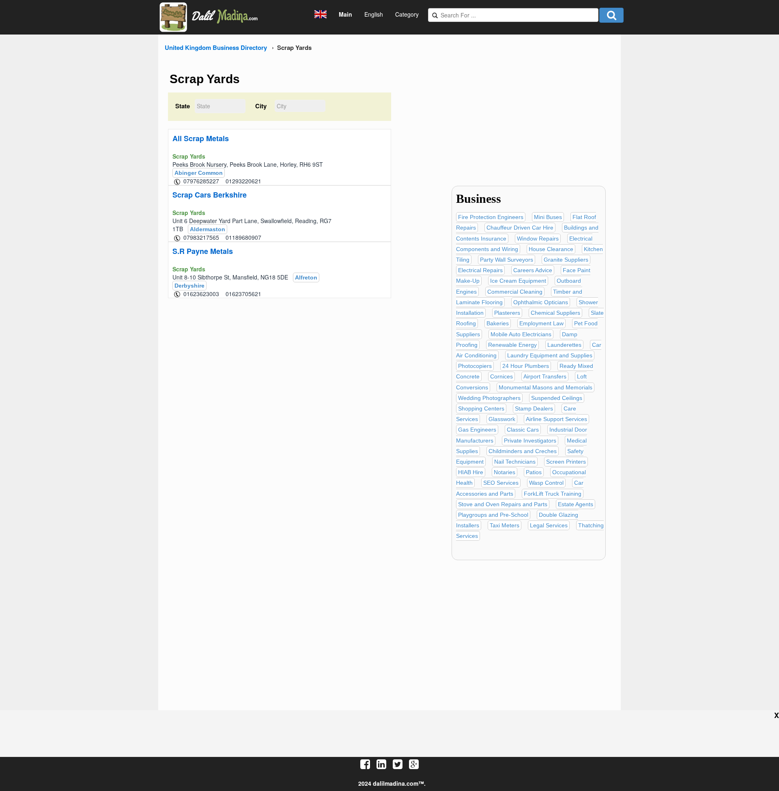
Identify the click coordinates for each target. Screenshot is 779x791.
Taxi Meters (504, 525)
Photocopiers (475, 366)
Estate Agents (575, 504)
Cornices (501, 376)
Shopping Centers (481, 408)
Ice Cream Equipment (518, 280)
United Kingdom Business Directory (216, 47)
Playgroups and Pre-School (493, 515)
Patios (534, 472)
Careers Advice (532, 270)
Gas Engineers (477, 429)
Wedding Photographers (489, 398)
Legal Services (549, 525)
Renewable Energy (512, 345)
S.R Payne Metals (202, 251)
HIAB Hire (470, 472)
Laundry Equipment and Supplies (549, 355)
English (373, 14)
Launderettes (564, 345)
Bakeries (497, 323)
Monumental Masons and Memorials (545, 387)
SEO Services (501, 482)
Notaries (504, 472)
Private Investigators (530, 440)
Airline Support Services (556, 419)
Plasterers (507, 313)
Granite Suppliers (566, 259)
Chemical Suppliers (555, 313)
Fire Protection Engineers (490, 217)
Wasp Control (546, 482)
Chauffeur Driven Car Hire (519, 227)
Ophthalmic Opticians (540, 302)
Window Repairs (538, 238)
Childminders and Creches (522, 451)
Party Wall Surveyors (506, 259)
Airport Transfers (544, 376)
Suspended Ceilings (556, 398)
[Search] (611, 15)
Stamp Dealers (534, 408)
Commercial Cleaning (514, 291)
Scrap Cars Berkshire (209, 194)
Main (345, 14)
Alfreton (306, 277)
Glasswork (501, 419)
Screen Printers (566, 461)
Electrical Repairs (480, 270)
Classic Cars (523, 429)
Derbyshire (189, 285)
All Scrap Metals (200, 138)
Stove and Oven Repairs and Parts (502, 504)
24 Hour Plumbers (525, 366)
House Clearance (551, 249)
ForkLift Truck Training (552, 493)
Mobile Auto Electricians (521, 334)
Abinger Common (198, 173)
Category (407, 14)
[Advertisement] (525, 121)
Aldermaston (207, 229)
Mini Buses (548, 217)
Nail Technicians (515, 461)
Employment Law (541, 323)
